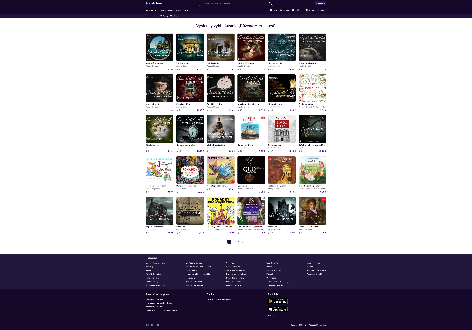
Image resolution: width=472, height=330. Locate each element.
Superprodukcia (167, 10)
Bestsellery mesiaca (155, 263)
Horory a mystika (233, 285)
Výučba (310, 266)
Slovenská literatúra (274, 285)
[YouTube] (158, 325)
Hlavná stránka (152, 16)
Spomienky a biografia (155, 285)
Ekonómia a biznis (233, 281)
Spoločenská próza (194, 263)
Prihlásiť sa (320, 3)
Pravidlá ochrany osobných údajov (160, 303)
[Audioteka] (154, 3)
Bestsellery (189, 10)
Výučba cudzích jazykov (316, 270)
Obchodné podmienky (155, 299)
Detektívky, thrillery (154, 274)
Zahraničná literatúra (315, 274)
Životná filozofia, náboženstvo (198, 266)
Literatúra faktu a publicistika (198, 274)
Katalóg (150, 10)
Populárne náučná (273, 270)
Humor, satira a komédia (196, 281)
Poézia (269, 266)
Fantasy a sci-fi (152, 278)
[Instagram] (152, 325)
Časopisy (230, 263)
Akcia (148, 270)
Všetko (271, 315)
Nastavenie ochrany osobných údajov (161, 310)
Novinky (179, 10)
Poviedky (270, 274)
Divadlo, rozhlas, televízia (236, 274)
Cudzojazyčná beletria (235, 270)
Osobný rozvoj (152, 281)
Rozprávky (190, 278)
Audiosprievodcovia (194, 285)
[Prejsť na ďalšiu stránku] (243, 242)
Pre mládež (271, 278)
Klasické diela (272, 263)
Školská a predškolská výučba (279, 281)
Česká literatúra (233, 266)
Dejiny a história (192, 270)
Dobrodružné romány (235, 278)
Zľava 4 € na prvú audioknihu (219, 299)
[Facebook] (147, 325)
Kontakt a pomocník (154, 306)
